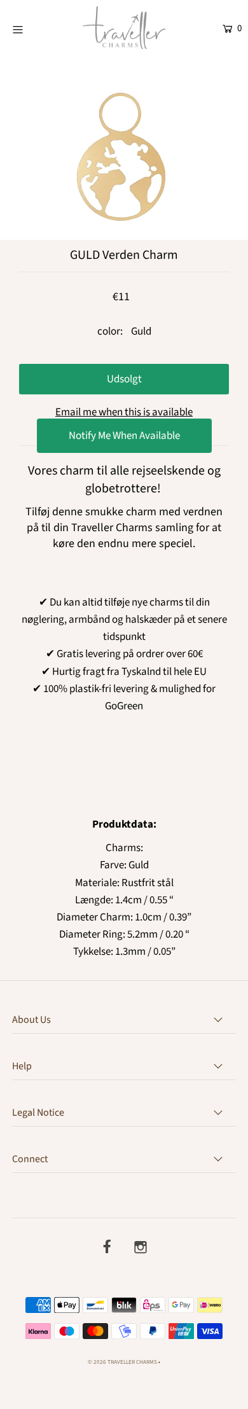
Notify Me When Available (124, 435)
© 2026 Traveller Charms (122, 1362)
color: (110, 331)
